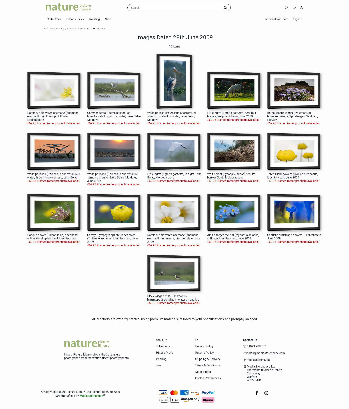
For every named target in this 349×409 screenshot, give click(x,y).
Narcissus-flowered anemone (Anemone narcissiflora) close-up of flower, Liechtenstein (53, 116)
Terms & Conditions (207, 365)
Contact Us (250, 340)
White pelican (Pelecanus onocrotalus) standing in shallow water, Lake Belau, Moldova (171, 116)
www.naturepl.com (276, 19)
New (108, 19)
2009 (80, 28)
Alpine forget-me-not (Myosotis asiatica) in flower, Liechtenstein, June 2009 (233, 236)
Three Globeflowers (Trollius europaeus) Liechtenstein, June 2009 (292, 175)
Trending (94, 19)
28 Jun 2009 (99, 28)
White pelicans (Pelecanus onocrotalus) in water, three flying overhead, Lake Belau (54, 175)
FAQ (197, 340)
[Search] (225, 7)
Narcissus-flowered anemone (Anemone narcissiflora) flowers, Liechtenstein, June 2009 (173, 238)
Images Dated (68, 28)
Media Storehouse (91, 396)
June (87, 28)
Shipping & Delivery (207, 359)
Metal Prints (203, 372)
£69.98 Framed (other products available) (53, 123)
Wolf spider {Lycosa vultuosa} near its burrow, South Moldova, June (231, 175)
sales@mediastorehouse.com (266, 353)
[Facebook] (257, 395)
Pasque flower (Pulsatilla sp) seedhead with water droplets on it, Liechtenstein (52, 236)
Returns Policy (204, 352)
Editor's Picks (75, 19)
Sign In (297, 19)
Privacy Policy (204, 346)
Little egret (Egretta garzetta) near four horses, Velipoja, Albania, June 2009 (231, 114)
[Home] (68, 11)
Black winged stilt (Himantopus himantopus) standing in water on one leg (173, 297)
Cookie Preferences (208, 378)
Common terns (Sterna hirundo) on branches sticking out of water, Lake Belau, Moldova (114, 116)
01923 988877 (256, 346)
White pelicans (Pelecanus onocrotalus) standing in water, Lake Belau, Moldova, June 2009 (112, 177)
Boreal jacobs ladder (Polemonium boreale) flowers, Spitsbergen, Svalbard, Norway (292, 116)
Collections (54, 19)
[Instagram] (266, 395)
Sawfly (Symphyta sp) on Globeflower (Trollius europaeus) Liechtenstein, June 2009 (112, 238)
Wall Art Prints (51, 28)
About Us (161, 340)
